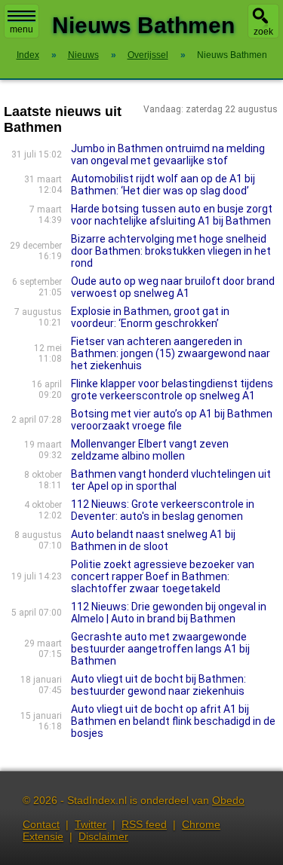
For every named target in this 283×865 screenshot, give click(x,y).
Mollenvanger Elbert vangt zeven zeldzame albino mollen (150, 450)
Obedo (228, 800)
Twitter (90, 824)
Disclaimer (103, 836)
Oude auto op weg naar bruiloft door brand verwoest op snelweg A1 (173, 287)
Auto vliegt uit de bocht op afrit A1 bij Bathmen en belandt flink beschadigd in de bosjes (173, 721)
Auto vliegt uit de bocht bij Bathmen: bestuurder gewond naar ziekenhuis (158, 685)
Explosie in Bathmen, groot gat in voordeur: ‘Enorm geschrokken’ (150, 317)
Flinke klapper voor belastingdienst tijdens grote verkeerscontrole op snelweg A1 (172, 389)
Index (28, 55)
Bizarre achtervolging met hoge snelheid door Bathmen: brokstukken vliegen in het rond (171, 251)
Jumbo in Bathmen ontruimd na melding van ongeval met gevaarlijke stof (168, 154)
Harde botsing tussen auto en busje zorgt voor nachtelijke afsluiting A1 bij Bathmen (171, 215)
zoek (263, 31)
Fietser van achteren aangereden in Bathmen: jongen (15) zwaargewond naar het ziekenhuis (170, 353)
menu (21, 29)
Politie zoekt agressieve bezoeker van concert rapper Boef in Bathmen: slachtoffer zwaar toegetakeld (162, 576)
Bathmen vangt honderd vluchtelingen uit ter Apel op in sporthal (171, 480)
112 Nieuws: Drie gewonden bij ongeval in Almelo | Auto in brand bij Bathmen (168, 613)
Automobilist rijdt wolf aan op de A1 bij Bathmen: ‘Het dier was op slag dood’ (163, 185)
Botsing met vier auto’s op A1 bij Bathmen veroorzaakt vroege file (171, 420)
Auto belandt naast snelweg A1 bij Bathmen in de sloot (153, 540)
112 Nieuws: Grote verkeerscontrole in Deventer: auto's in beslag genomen (162, 510)
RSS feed (144, 824)
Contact (41, 824)
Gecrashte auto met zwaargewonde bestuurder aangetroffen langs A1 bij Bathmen (160, 649)
